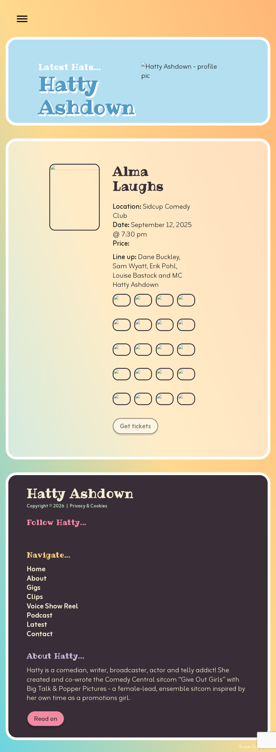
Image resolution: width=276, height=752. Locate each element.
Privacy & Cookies (88, 506)
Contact (40, 634)
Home (36, 569)
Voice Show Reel (52, 606)
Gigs (33, 588)
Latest (37, 625)
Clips (35, 597)
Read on (45, 718)
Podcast (40, 616)
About (37, 579)
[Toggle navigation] (22, 20)
